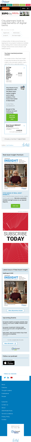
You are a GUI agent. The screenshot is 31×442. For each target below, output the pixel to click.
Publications (5, 393)
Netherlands (16, 32)
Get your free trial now (12, 117)
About (3, 407)
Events (22, 5)
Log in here (21, 139)
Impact (9, 5)
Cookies (4, 419)
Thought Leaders (7, 390)
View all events (8, 343)
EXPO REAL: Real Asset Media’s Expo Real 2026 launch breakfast (15, 334)
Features (4, 387)
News (3, 384)
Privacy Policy (6, 416)
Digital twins (6, 32)
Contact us (5, 404)
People (4, 396)
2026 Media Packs (7, 410)
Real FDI (16, 5)
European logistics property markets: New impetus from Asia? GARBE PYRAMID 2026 (15, 323)
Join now (15, 206)
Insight (3, 5)
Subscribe (6, 8)
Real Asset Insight (16, 35)
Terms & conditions (7, 413)
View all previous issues (15, 310)
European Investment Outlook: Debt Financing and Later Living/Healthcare (14, 329)
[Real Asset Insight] (5, 1)
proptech (5, 35)
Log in (24, 62)
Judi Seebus (9, 145)
